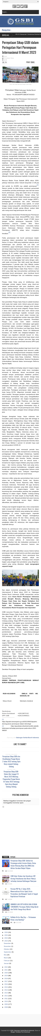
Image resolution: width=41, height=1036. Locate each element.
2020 (6, 973)
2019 (6, 975)
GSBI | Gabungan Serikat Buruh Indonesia (22, 1030)
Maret (6, 958)
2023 (6, 941)
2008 (6, 1007)
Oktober (7, 949)
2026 (6, 932)
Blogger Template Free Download (20, 1032)
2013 (6, 993)
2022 (6, 967)
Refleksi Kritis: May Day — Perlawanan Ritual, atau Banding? (23, 918)
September (8, 952)
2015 (6, 987)
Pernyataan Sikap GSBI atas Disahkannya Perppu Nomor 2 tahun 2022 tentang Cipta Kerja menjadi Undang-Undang (11, 761)
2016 (6, 984)
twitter (22, 6)
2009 (6, 1004)
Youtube (18, 6)
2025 (6, 935)
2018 (6, 978)
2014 (6, 990)
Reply (5, 56)
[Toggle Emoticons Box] (3, 807)
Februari (7, 960)
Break (5, 35)
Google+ (14, 6)
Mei (5, 955)
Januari (6, 963)
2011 (6, 998)
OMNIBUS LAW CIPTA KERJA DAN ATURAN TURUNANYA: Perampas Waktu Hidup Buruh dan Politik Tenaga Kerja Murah (24, 907)
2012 (6, 996)
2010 (6, 1001)
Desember (7, 943)
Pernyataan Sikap (9, 58)
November (7, 946)
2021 (6, 970)
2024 (6, 938)
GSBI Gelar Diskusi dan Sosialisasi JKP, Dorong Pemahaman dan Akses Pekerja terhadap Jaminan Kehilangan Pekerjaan (23, 878)
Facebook (26, 6)
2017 (6, 981)
